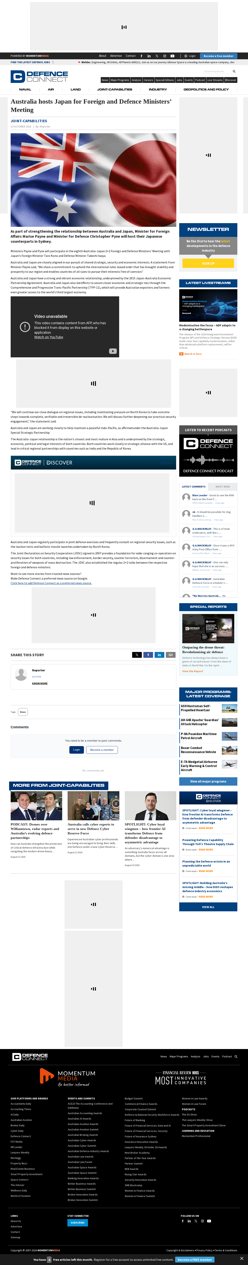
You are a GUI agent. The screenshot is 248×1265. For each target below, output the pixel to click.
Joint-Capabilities (114, 90)
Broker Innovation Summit (83, 1200)
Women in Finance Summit (140, 1196)
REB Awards (132, 1169)
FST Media (16, 1141)
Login (192, 56)
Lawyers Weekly (20, 1152)
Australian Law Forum (80, 1162)
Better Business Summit (82, 1189)
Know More (39, 683)
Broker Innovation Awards (83, 1194)
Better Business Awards (82, 1183)
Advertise (116, 56)
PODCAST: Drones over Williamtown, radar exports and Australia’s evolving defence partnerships (35, 831)
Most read (223, 486)
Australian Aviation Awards (83, 1124)
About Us (16, 1221)
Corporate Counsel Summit (140, 1109)
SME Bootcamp (133, 1185)
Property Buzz (19, 1163)
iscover (231, 80)
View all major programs (208, 781)
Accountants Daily (21, 1103)
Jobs (179, 80)
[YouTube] (209, 1221)
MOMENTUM (37, 56)
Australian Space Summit (82, 1173)
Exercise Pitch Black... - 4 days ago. (207, 553)
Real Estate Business (23, 1168)
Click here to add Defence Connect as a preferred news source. (51, 583)
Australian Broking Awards (83, 1135)
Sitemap (15, 1237)
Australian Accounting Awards (85, 1113)
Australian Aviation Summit (83, 1129)
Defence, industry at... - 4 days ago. (207, 570)
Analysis (136, 80)
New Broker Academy (137, 1152)
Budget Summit (134, 1098)
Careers (148, 80)
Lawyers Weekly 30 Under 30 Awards (146, 1147)
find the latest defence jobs (30, 62)
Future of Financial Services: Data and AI (148, 1125)
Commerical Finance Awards (141, 1104)
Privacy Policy (204, 1250)
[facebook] (148, 655)
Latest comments (194, 486)
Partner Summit (134, 1163)
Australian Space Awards (82, 1167)
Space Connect (19, 1179)
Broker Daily (18, 1125)
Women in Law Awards (195, 1098)
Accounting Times (21, 1109)
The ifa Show (189, 1114)
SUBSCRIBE (77, 1222)
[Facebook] (183, 1221)
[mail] (171, 655)
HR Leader (16, 1147)
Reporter (45, 126)
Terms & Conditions (226, 1250)
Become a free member (218, 56)
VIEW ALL (166, 462)
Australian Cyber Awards (82, 1140)
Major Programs (120, 80)
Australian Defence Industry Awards (88, 1151)
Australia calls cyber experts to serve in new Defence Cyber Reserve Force (91, 828)
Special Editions (165, 80)
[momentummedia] (67, 1078)
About (102, 56)
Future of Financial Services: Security (146, 1131)
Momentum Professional (196, 1136)
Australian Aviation (21, 1120)
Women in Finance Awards (140, 1190)
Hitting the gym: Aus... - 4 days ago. (207, 536)
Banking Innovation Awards (83, 1178)
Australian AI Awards (79, 1118)
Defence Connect (21, 1136)
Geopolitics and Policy (206, 90)
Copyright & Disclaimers (180, 1250)
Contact (131, 56)
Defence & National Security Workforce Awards (152, 1114)
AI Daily (15, 1114)
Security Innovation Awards (140, 1180)
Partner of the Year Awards (140, 1158)
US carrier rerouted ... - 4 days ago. (207, 587)
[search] (234, 71)
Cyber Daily (17, 1131)
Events (189, 80)
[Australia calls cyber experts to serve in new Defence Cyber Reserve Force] (93, 805)
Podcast (200, 80)
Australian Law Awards (81, 1156)
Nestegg (16, 1158)
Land (76, 90)
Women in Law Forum (194, 1104)
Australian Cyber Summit (82, 1145)
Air (51, 90)
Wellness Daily (19, 1190)
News (105, 80)
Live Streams (215, 80)
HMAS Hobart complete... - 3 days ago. (208, 503)
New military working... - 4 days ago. (207, 520)
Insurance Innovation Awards (141, 1142)
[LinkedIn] (189, 1221)
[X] (137, 655)
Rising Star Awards (135, 1174)
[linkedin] (159, 655)
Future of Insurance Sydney (141, 1136)
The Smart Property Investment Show (204, 1125)
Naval (25, 90)
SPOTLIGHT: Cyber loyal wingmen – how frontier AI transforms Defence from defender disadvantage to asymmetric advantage (145, 833)
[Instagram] (202, 1221)
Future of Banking (135, 1120)
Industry (158, 90)
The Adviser (17, 1185)
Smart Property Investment (26, 1174)
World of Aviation (20, 1196)
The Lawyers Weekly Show (197, 1120)
